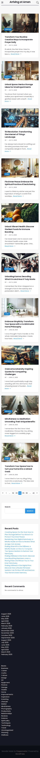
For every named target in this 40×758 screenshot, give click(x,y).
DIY (2, 680)
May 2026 (5, 618)
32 (13, 493)
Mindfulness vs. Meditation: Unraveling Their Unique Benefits (20, 420)
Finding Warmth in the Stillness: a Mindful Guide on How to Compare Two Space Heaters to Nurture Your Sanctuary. (19, 550)
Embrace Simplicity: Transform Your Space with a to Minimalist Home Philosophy (19, 324)
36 (27, 493)
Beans (3, 666)
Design (4, 678)
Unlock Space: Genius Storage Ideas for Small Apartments (19, 85)
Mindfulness (6, 706)
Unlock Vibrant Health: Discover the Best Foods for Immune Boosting (19, 229)
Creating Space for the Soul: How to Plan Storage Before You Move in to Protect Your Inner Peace (19, 534)
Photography (6, 709)
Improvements (7, 694)
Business (4, 668)
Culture (4, 675)
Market (4, 704)
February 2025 (6, 654)
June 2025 (5, 645)
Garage (4, 687)
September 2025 (8, 638)
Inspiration (9, 361)
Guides (4, 689)
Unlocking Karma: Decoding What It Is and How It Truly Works (20, 277)
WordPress (20, 754)
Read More (15, 54)
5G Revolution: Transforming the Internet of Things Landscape (18, 134)
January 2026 (6, 628)
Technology (6, 725)
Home (7, 174)
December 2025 (7, 630)
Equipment (5, 682)
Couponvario (21, 751)
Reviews (4, 716)
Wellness (8, 219)
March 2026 (5, 623)
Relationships (6, 713)
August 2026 (6, 614)
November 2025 (7, 633)
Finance (4, 685)
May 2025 (5, 647)
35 (23, 493)
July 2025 (4, 642)
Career (4, 670)
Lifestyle (8, 29)
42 (33, 493)
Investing (4, 699)
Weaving (4, 732)
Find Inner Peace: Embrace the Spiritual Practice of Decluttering (20, 183)
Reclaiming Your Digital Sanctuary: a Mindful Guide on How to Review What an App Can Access (20, 541)
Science (4, 718)
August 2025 (6, 640)
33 (16, 493)
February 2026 (6, 626)
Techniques (5, 723)
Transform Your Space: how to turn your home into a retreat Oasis (19, 469)
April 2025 (5, 649)
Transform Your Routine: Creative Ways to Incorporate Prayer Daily (19, 39)
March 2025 (5, 652)
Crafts (3, 673)
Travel (3, 728)
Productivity (6, 711)
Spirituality (9, 269)
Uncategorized (10, 124)
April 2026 (5, 621)
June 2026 (5, 616)
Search (7, 507)
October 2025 (6, 635)
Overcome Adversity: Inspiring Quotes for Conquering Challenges (19, 372)
